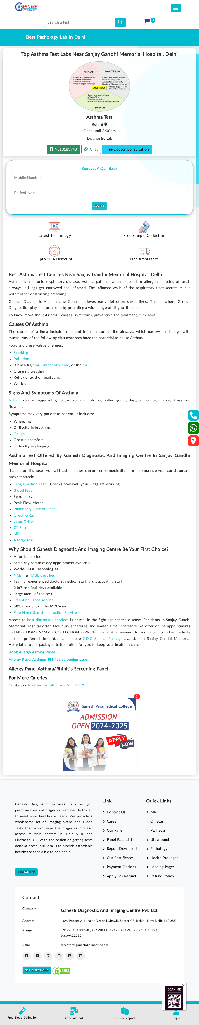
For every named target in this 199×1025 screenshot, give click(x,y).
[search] (120, 22)
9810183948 (65, 149)
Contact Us (26, 872)
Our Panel (115, 830)
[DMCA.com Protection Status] (61, 970)
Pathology (159, 849)
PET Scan (158, 830)
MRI (153, 812)
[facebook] (26, 956)
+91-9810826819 (135, 930)
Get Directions (36, 970)
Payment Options (121, 867)
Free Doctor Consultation (127, 149)
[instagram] (48, 956)
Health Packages (164, 858)
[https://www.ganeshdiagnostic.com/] (26, 6)
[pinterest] (70, 956)
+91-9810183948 (75, 930)
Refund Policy (162, 876)
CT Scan (157, 821)
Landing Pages (162, 867)
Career (112, 821)
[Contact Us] (193, 417)
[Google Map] (193, 442)
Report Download (122, 849)
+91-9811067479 (106, 930)
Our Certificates (120, 858)
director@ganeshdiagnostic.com (84, 945)
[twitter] (37, 956)
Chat (93, 149)
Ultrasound (159, 840)
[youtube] (59, 956)
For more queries (28, 678)
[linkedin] (80, 956)
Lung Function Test (30, 484)
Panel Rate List (119, 840)
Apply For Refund (121, 876)
